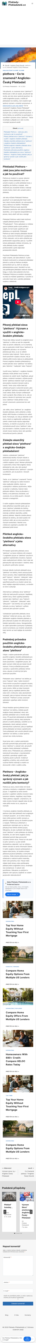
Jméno (7, 1282)
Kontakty (28, 1315)
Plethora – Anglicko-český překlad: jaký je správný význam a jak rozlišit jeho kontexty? (18, 157)
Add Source (27, 1338)
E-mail (6, 1291)
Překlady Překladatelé (11, 86)
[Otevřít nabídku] (32, 3)
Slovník (21, 70)
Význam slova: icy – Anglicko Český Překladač (9, 1172)
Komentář (8, 1257)
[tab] (14, 1233)
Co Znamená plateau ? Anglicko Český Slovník (27, 1172)
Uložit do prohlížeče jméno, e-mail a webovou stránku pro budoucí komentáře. (18, 1296)
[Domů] (3, 65)
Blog (6, 1315)
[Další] (31, 1212)
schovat (20, 128)
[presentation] (9, 1196)
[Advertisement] (18, 26)
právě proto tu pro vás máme (13, 106)
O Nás (16, 1315)
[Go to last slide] (4, 1212)
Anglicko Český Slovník (10, 70)
